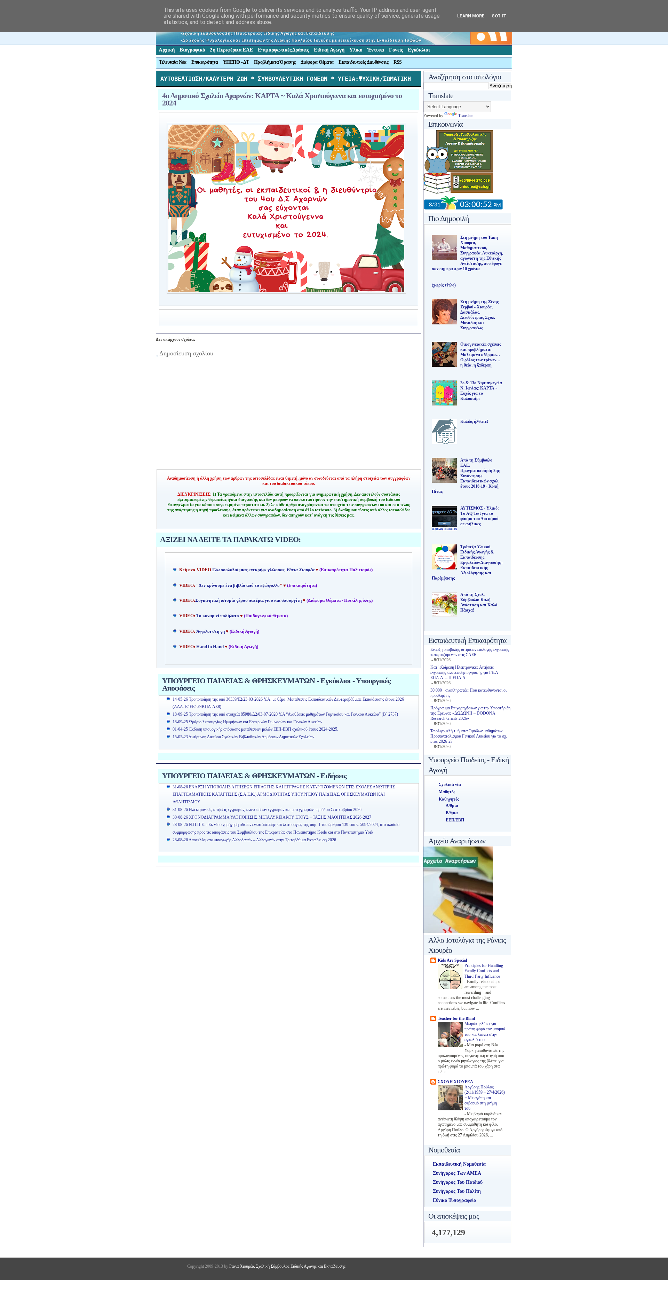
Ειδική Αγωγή (329, 50)
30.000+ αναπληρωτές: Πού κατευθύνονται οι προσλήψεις (468, 693)
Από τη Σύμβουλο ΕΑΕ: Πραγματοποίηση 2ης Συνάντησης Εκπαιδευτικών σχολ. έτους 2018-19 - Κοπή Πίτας (466, 476)
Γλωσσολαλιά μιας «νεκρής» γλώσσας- (263, 569)
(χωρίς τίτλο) (444, 285)
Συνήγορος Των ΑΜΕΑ (457, 1173)
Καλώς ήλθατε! (474, 421)
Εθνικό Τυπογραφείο (454, 1200)
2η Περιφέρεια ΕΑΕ (231, 50)
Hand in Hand (210, 646)
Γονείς (396, 50)
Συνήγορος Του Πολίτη (457, 1191)
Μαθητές (447, 791)
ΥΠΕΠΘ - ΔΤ (236, 62)
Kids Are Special (452, 960)
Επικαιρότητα (204, 62)
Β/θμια (452, 812)
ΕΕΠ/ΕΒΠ (455, 820)
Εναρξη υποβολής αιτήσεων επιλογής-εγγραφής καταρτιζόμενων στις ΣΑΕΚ (469, 652)
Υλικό (356, 50)
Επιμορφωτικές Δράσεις (283, 50)
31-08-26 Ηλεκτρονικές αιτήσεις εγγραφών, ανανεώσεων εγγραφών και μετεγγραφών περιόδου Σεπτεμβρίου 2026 (267, 809)
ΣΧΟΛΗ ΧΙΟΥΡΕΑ (455, 1081)
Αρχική (167, 50)
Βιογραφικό (192, 50)
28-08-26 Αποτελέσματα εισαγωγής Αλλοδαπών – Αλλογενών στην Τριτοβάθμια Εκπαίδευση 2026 (254, 839)
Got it (499, 15)
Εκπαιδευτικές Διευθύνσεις (363, 62)
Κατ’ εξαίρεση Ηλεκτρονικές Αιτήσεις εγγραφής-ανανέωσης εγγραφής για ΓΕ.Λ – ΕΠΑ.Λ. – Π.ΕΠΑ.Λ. (465, 672)
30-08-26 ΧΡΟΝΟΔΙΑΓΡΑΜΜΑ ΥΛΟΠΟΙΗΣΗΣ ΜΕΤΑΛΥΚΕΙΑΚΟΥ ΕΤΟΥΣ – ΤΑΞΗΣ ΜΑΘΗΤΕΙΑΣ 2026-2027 (272, 817)
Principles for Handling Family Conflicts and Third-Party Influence (483, 971)
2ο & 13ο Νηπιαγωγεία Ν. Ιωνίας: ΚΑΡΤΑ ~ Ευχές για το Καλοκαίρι (481, 390)
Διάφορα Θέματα (317, 62)
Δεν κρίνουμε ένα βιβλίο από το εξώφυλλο (239, 585)
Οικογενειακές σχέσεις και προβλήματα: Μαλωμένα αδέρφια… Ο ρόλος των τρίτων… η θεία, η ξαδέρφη (480, 355)
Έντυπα (375, 50)
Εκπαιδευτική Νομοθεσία (459, 1164)
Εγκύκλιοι (419, 50)
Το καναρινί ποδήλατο (217, 615)
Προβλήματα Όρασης (274, 62)
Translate (465, 115)
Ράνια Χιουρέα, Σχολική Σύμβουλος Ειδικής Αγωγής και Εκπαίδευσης (286, 1266)
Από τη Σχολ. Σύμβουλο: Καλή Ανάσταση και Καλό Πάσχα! (478, 602)
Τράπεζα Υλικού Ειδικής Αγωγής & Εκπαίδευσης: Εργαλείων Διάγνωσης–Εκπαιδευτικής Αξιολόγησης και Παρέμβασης (467, 562)
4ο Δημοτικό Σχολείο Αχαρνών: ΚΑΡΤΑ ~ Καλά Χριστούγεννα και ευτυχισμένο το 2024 (282, 99)
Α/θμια (452, 805)
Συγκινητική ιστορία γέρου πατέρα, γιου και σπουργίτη (249, 600)
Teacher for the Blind (456, 1018)
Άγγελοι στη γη (211, 631)
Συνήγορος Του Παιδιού (458, 1182)
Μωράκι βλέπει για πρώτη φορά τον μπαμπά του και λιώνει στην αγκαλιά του (484, 1032)
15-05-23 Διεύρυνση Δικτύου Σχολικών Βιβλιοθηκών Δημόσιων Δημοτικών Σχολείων (243, 736)
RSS (397, 62)
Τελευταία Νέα (172, 62)
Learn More (471, 15)
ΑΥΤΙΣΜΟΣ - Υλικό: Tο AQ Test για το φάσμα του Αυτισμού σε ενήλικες (479, 516)
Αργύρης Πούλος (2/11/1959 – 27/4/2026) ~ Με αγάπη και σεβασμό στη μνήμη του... (484, 1098)
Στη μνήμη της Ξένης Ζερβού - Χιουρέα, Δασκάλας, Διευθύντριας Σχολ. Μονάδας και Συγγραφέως (479, 314)
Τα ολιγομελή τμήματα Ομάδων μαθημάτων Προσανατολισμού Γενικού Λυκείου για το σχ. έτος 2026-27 (468, 736)
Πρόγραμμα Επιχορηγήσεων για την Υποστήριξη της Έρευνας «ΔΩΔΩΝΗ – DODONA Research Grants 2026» (470, 713)
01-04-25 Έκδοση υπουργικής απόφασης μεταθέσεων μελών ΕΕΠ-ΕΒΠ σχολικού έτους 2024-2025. (255, 729)
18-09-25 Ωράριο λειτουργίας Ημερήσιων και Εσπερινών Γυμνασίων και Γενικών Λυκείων (247, 721)
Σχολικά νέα (450, 784)
